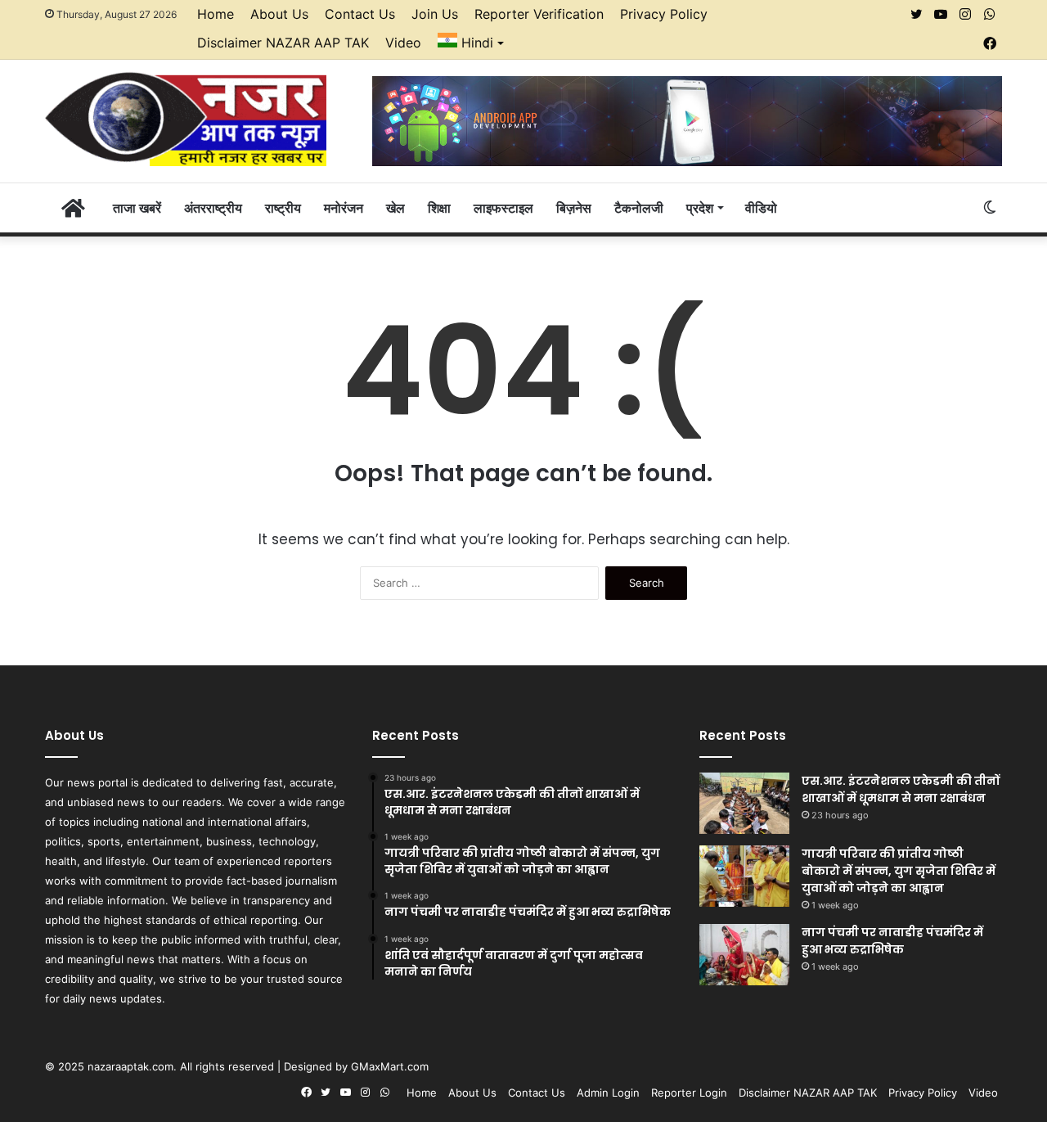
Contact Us (360, 14)
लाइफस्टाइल (503, 208)
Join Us (434, 14)
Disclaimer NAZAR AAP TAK (283, 42)
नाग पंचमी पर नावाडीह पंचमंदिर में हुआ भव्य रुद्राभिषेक (892, 941)
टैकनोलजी (638, 208)
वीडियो (761, 208)
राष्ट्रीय (283, 208)
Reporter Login (689, 1092)
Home (215, 14)
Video (403, 42)
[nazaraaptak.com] (185, 118)
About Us (279, 14)
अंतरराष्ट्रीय (213, 208)
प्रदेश (699, 208)
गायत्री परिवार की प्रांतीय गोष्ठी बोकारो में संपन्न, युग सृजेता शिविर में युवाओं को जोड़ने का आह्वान (898, 870)
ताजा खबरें (137, 208)
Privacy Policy (664, 14)
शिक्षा (439, 208)
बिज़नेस (573, 208)
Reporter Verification (539, 14)
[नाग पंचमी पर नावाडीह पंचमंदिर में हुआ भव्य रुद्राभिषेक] (744, 954)
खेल (395, 208)
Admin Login (608, 1092)
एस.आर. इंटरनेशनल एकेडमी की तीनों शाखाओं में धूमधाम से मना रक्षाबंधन (901, 789)
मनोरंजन (343, 208)
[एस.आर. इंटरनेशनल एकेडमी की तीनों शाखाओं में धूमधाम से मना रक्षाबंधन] (744, 803)
